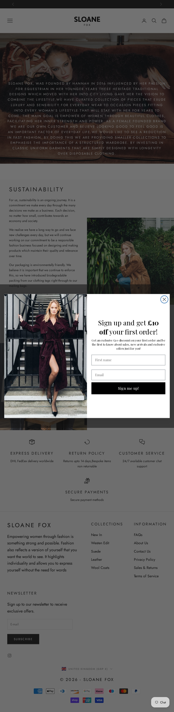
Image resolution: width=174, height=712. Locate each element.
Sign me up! (128, 388)
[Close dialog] (164, 299)
